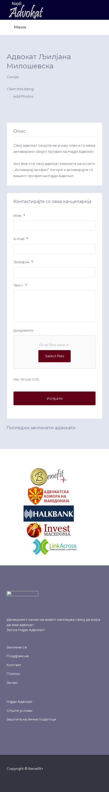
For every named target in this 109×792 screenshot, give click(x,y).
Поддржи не (18, 656)
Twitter (20, 778)
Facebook (11, 778)
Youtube (37, 778)
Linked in (45, 778)
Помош (13, 673)
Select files (54, 356)
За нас (12, 682)
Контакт (14, 665)
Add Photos (22, 96)
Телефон (23, 262)
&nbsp (73, 476)
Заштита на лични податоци (31, 719)
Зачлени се (17, 647)
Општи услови (19, 710)
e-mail (20, 239)
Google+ (28, 778)
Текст (20, 285)
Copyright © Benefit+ (25, 768)
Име (19, 215)
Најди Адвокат (31, 630)
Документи (23, 330)
